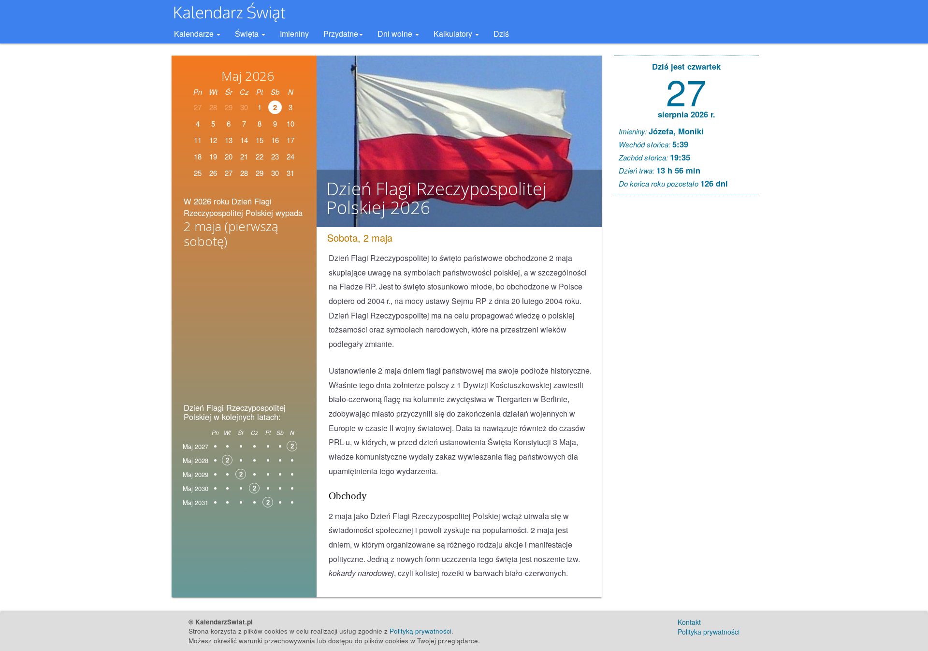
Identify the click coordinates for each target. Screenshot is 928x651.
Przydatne (340, 33)
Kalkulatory (454, 33)
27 (686, 90)
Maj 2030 (195, 488)
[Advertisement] (244, 328)
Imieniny (294, 33)
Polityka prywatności (709, 632)
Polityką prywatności (420, 631)
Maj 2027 (195, 446)
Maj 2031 (195, 502)
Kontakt (689, 622)
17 (290, 140)
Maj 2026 (247, 76)
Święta (248, 33)
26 (213, 173)
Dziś (501, 33)
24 (290, 156)
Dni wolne (395, 33)
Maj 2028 (195, 460)
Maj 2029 (195, 474)
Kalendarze (195, 33)
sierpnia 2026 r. (686, 114)
